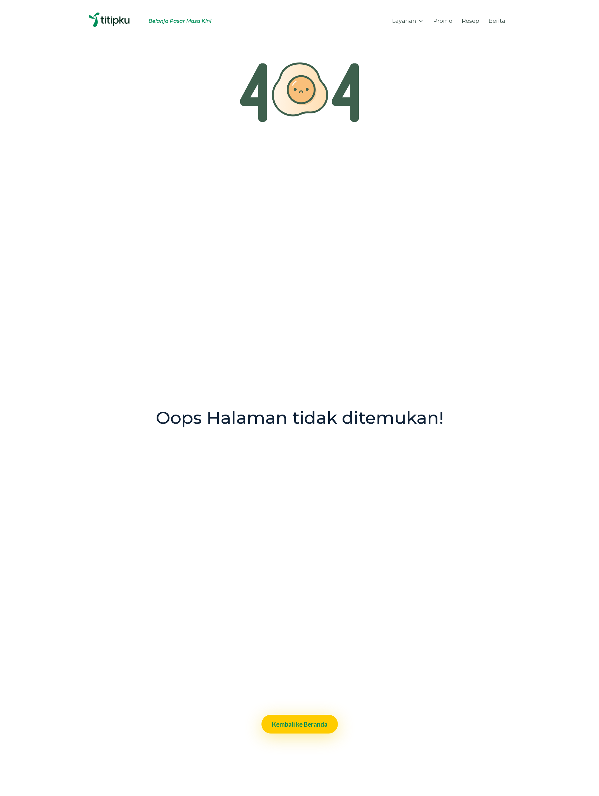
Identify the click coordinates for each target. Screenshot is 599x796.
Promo (442, 20)
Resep (470, 20)
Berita (497, 20)
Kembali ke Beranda (300, 724)
